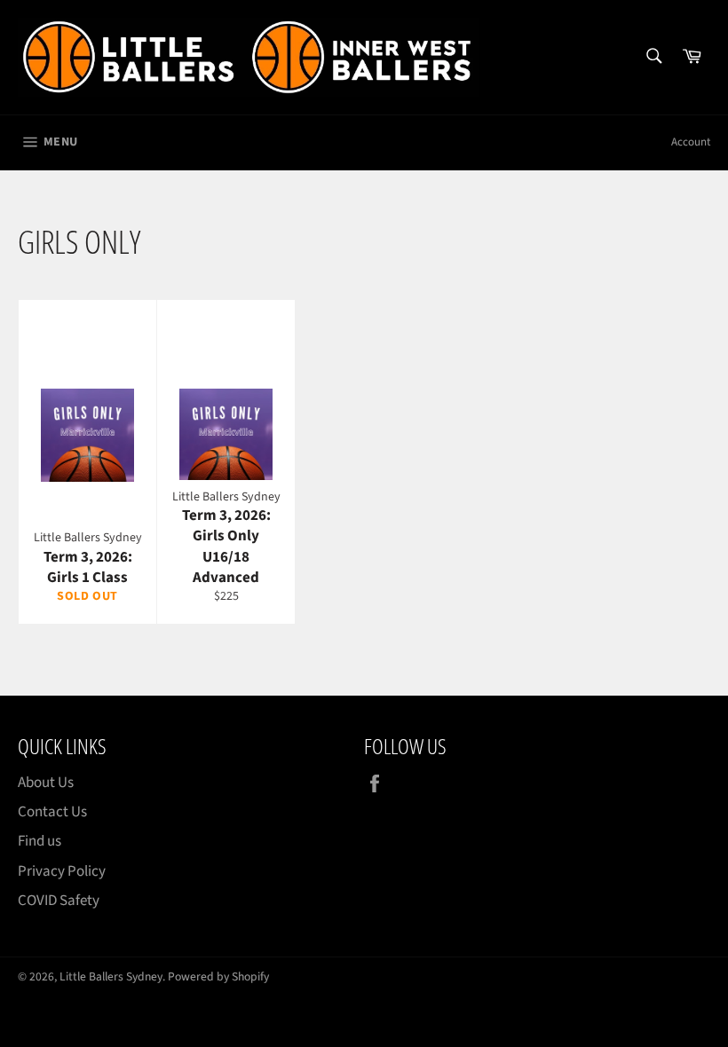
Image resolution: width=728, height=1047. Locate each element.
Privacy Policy (62, 871)
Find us (39, 841)
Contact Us (52, 812)
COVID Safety (58, 900)
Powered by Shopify (218, 976)
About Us (46, 782)
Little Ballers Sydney (110, 976)
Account (690, 142)
